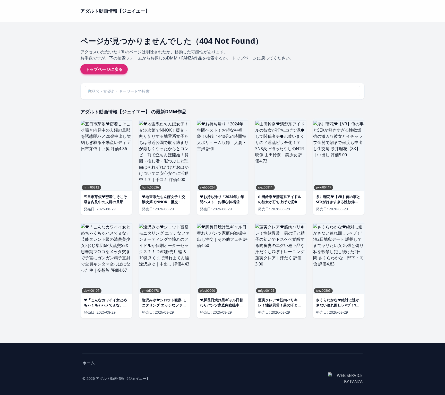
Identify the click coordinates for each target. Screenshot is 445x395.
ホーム (88, 363)
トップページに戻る (104, 69)
